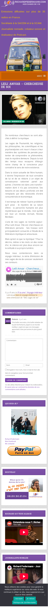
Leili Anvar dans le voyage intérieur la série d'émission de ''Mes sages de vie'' (23, 296)
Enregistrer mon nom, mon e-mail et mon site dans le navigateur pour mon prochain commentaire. (22, 372)
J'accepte (19, 599)
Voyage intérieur (35, 292)
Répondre (10, 321)
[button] (39, 75)
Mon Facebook (10, 441)
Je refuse (30, 599)
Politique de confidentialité (25, 602)
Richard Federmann (12, 439)
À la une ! (22, 292)
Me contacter (10, 444)
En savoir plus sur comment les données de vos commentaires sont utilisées (22, 388)
